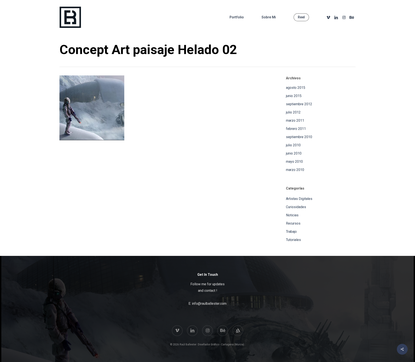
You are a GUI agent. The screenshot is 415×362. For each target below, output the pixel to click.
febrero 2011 (296, 129)
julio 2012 (293, 112)
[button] (406, 2)
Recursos (293, 223)
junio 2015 (294, 96)
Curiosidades (296, 207)
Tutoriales (293, 240)
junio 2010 (294, 153)
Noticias (292, 215)
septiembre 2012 (299, 104)
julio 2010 (293, 145)
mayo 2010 (294, 161)
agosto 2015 (295, 88)
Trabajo (291, 232)
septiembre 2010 (299, 137)
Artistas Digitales (299, 199)
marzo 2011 (295, 120)
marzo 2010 (295, 170)
